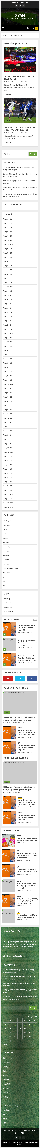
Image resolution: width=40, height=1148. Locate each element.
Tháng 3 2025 (7, 274)
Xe (4, 577)
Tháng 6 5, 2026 (24, 752)
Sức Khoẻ (6, 555)
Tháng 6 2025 (7, 261)
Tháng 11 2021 (8, 422)
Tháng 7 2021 (7, 427)
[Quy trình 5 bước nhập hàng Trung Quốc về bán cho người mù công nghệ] (9, 732)
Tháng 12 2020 (8, 444)
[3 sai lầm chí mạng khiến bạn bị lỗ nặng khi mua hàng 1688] (9, 747)
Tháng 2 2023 (7, 376)
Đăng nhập (6, 599)
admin (7, 82)
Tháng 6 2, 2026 (24, 647)
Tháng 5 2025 (7, 266)
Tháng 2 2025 (7, 278)
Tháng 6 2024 (7, 308)
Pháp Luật (31, 1130)
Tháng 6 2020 (7, 469)
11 (20, 1029)
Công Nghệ (6, 525)
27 (30, 1037)
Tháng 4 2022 (7, 401)
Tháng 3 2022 (7, 405)
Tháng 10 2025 (8, 244)
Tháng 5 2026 (7, 223)
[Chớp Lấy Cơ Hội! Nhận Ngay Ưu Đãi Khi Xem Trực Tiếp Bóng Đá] (20, 110)
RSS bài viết (7, 603)
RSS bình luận (7, 607)
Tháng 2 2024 (7, 325)
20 (30, 1033)
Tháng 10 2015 (8, 507)
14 (34, 1029)
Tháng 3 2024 (7, 321)
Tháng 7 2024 (7, 304)
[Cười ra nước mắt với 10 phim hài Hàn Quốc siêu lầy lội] (8, 916)
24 (15, 1037)
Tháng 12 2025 (8, 240)
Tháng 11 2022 (8, 389)
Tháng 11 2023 (8, 338)
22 (5, 1037)
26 (25, 1037)
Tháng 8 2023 (7, 350)
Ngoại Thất (6, 547)
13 (30, 1029)
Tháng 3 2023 (7, 371)
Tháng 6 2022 (7, 393)
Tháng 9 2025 (7, 249)
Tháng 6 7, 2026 (24, 737)
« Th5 (5, 1044)
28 (34, 1037)
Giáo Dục (6, 542)
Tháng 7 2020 (7, 465)
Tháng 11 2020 (8, 448)
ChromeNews (29, 1142)
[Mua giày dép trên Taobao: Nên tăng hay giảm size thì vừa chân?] (9, 629)
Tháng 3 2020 (7, 482)
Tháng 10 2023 (8, 342)
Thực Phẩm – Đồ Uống (10, 568)
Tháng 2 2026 (7, 232)
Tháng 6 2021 (7, 431)
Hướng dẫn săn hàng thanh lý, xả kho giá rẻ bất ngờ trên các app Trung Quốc (27, 643)
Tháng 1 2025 (7, 283)
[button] (3, 28)
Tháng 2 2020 (7, 486)
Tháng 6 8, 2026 (24, 662)
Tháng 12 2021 (8, 418)
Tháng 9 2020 (7, 456)
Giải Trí (8, 69)
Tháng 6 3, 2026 (24, 632)
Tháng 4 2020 (7, 477)
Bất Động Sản (7, 521)
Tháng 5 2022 (7, 397)
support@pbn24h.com (17, 956)
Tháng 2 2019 (7, 499)
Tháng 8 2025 (7, 253)
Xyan (20, 15)
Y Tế (4, 586)
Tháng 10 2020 (8, 452)
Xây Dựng (6, 573)
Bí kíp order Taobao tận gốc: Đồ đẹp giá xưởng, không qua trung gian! (26, 658)
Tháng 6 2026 (7, 219)
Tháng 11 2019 (8, 494)
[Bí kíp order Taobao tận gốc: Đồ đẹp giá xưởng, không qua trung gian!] (9, 659)
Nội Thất (6, 551)
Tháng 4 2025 (7, 270)
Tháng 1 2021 (7, 439)
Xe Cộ (5, 581)
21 (34, 1033)
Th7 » (35, 1044)
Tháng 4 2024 (7, 316)
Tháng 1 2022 (7, 414)
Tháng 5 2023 (7, 363)
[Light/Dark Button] (29, 28)
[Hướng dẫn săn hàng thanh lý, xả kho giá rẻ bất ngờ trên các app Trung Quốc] (9, 644)
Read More (8, 94)
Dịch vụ (5, 529)
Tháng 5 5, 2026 (23, 919)
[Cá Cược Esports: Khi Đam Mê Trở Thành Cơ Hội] (20, 59)
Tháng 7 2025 (7, 257)
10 (15, 1029)
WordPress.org (8, 611)
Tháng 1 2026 (7, 236)
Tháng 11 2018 (8, 503)
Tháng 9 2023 (7, 346)
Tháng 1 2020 (7, 490)
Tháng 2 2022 (7, 410)
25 (20, 1037)
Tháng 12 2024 (8, 287)
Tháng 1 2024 (7, 329)
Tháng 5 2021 (7, 435)
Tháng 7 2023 (7, 355)
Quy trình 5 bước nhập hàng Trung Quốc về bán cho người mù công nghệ (26, 732)
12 (25, 1029)
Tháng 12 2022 (8, 384)
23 (10, 1037)
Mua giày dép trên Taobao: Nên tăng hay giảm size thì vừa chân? (27, 628)
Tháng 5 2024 (7, 312)
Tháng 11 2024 (8, 291)
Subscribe (36, 28)
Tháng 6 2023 (7, 359)
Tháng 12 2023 (8, 333)
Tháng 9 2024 (7, 299)
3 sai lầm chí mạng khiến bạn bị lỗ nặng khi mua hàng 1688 (26, 748)
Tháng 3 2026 (7, 227)
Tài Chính (6, 560)
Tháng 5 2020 (7, 473)
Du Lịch (5, 534)
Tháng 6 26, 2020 (17, 82)
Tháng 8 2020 (7, 461)
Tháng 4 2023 (7, 367)
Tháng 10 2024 (8, 295)
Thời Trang (6, 564)
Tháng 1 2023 (7, 380)
